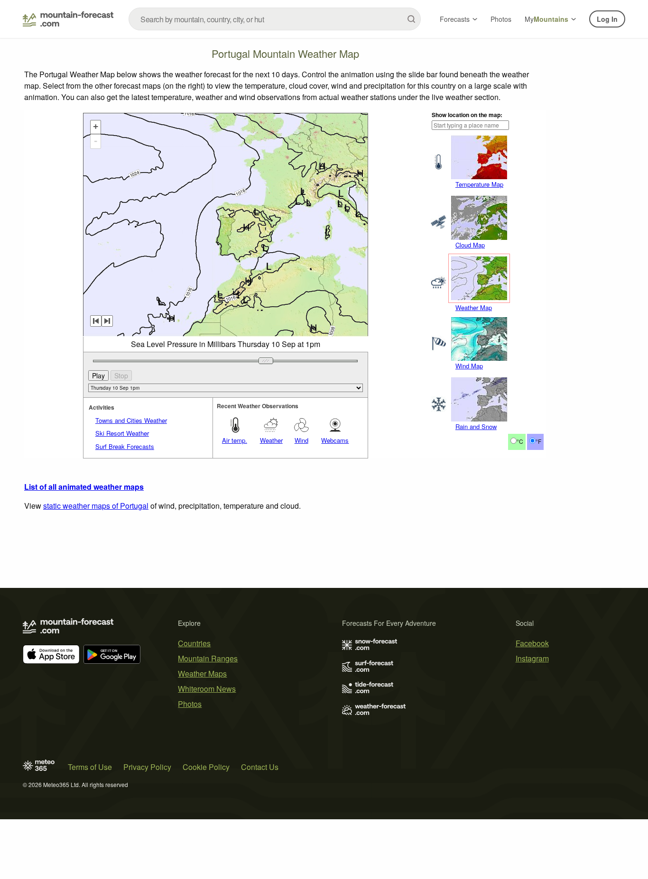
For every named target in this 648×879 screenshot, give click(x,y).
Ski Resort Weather (122, 433)
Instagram (532, 658)
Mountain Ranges (208, 658)
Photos (501, 19)
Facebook (532, 643)
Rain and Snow (476, 426)
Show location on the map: (467, 114)
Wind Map (469, 365)
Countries (194, 643)
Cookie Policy (206, 766)
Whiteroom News (207, 688)
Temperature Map (479, 184)
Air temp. (234, 440)
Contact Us (259, 766)
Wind (301, 440)
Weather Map (473, 307)
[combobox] (275, 19)
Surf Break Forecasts (124, 446)
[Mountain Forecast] (68, 19)
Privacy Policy (147, 766)
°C (520, 441)
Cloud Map (470, 244)
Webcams (335, 440)
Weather (271, 440)
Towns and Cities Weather (131, 420)
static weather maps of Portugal (95, 505)
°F (538, 441)
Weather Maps (202, 673)
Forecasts (455, 19)
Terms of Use (90, 766)
